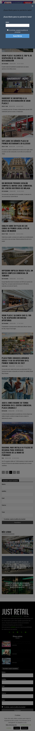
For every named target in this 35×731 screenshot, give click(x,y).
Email (7, 22)
